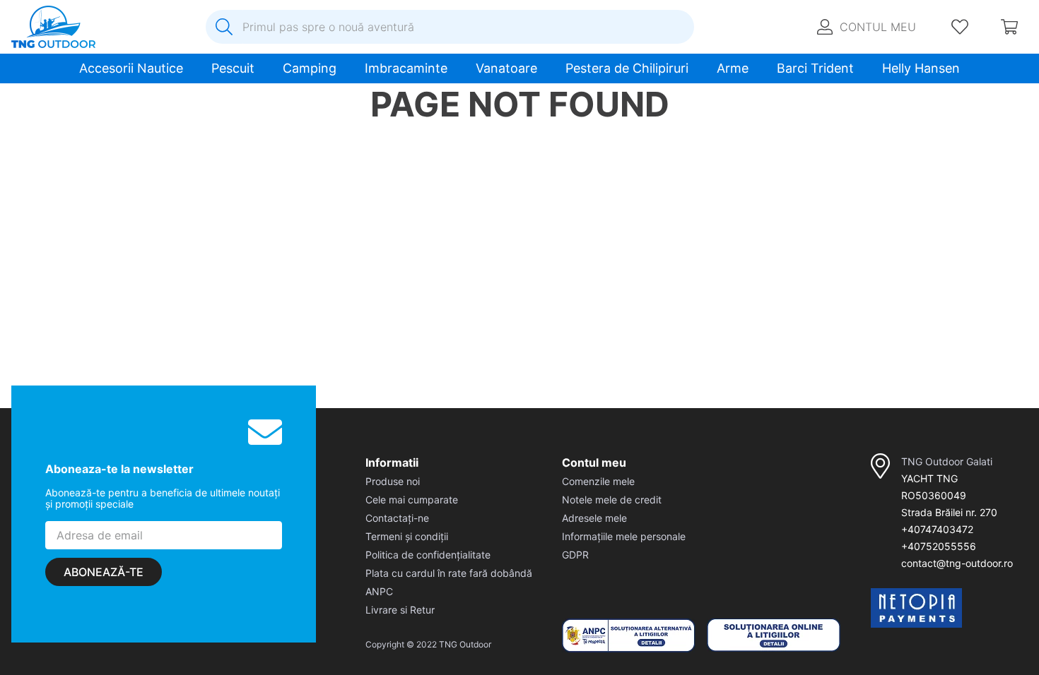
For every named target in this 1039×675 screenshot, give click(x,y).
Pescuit (232, 68)
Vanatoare (506, 68)
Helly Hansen (921, 68)
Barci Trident (815, 68)
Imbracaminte (406, 68)
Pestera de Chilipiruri (626, 68)
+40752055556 (938, 546)
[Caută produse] (224, 27)
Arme (733, 68)
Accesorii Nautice (131, 68)
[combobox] (450, 27)
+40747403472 (937, 529)
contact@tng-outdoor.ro (957, 563)
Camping (309, 68)
